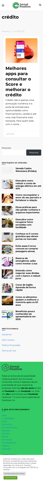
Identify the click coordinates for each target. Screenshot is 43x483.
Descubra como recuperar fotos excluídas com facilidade (24, 223)
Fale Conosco (8, 340)
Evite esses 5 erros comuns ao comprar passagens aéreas (27, 248)
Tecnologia (7, 440)
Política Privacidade (11, 345)
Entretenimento (10, 427)
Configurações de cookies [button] (14, 474)
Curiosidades (8, 418)
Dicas (4, 421)
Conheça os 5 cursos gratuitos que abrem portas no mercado (27, 236)
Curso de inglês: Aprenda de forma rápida (26, 287)
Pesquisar (6, 148)
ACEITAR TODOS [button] (10, 478)
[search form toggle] (40, 5)
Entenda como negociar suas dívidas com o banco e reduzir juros (28, 274)
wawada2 (6, 449)
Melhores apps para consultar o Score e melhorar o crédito (18, 81)
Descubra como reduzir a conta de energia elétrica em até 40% (28, 184)
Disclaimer (7, 334)
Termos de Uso (9, 351)
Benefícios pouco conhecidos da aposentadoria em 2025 (26, 315)
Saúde (5, 436)
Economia (6, 424)
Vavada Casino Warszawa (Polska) (26, 169)
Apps (4, 415)
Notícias (5, 434)
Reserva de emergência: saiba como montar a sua (26, 261)
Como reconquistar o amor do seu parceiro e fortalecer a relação (28, 197)
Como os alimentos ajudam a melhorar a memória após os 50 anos (27, 301)
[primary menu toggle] (3, 5)
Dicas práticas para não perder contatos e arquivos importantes (28, 210)
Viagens (5, 446)
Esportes (6, 430)
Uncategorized (9, 443)
